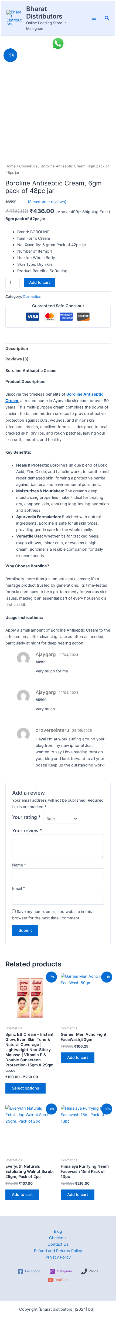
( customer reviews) (47, 201)
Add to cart (39, 282)
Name (19, 865)
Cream (11, 400)
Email (18, 888)
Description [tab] (16, 348)
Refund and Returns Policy (58, 1250)
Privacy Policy (58, 1257)
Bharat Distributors (44, 12)
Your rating (26, 817)
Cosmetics (28, 166)
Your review (27, 830)
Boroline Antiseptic (85, 394)
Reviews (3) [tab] (17, 359)
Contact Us (58, 1244)
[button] (107, 18)
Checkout (58, 1237)
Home (10, 166)
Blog (58, 1231)
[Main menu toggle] (93, 18)
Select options (25, 1088)
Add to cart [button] (77, 1057)
